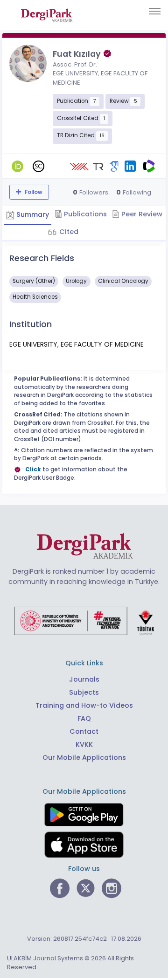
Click (33, 469)
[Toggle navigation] (154, 11)
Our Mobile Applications (84, 757)
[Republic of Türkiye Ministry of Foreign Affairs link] (84, 620)
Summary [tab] (31, 214)
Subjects (84, 692)
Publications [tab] (84, 214)
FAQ (84, 718)
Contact (84, 731)
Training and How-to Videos (84, 705)
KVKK (84, 744)
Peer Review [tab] (140, 214)
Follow (32, 192)
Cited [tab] (67, 231)
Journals (84, 679)
